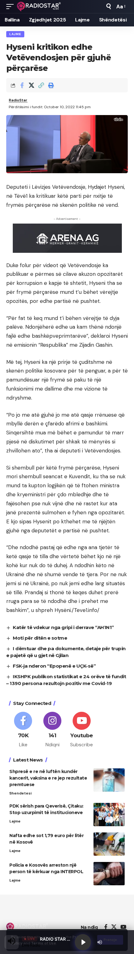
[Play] (83, 942)
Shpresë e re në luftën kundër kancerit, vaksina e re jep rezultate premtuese (48, 778)
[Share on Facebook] (21, 85)
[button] (11, 6)
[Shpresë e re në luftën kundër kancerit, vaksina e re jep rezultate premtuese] (109, 780)
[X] (114, 927)
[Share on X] (31, 85)
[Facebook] (23, 730)
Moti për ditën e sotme (40, 638)
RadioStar (18, 100)
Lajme (15, 34)
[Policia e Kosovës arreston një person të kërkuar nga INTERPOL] (109, 873)
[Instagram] (52, 730)
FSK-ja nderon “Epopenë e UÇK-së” (54, 666)
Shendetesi (20, 793)
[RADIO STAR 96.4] (39, 6)
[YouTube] (123, 927)
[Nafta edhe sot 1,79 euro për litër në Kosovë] (109, 844)
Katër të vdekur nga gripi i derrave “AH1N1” (63, 627)
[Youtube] (82, 730)
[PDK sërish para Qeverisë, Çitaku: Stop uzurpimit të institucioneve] (109, 814)
